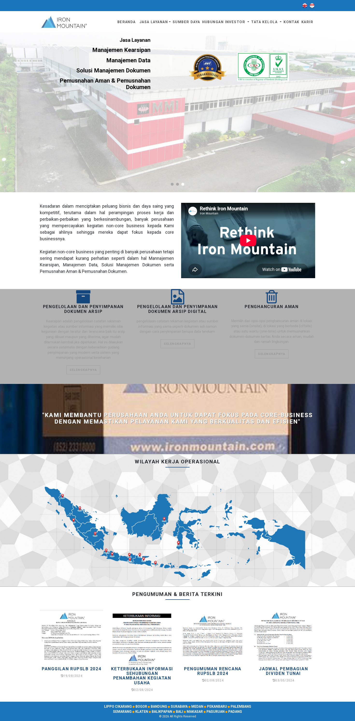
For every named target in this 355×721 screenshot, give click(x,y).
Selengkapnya (83, 370)
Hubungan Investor (224, 22)
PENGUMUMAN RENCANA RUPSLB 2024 (212, 671)
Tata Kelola (265, 22)
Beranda (126, 22)
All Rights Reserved (183, 716)
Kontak (291, 22)
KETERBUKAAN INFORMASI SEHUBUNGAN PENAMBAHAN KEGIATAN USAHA (142, 676)
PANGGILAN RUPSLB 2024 (71, 669)
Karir (307, 22)
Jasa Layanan (154, 22)
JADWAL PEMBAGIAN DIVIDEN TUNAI (283, 671)
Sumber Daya (186, 22)
